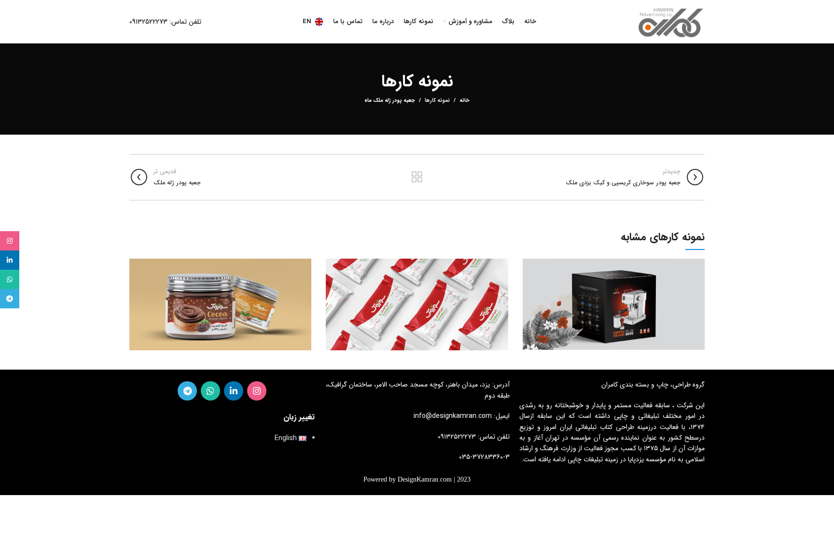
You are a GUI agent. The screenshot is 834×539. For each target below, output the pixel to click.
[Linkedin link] (233, 391)
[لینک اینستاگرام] (256, 391)
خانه (464, 101)
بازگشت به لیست (417, 177)
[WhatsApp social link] (210, 391)
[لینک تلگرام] (187, 391)
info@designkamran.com (453, 416)
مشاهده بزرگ (530, 266)
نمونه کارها (437, 101)
